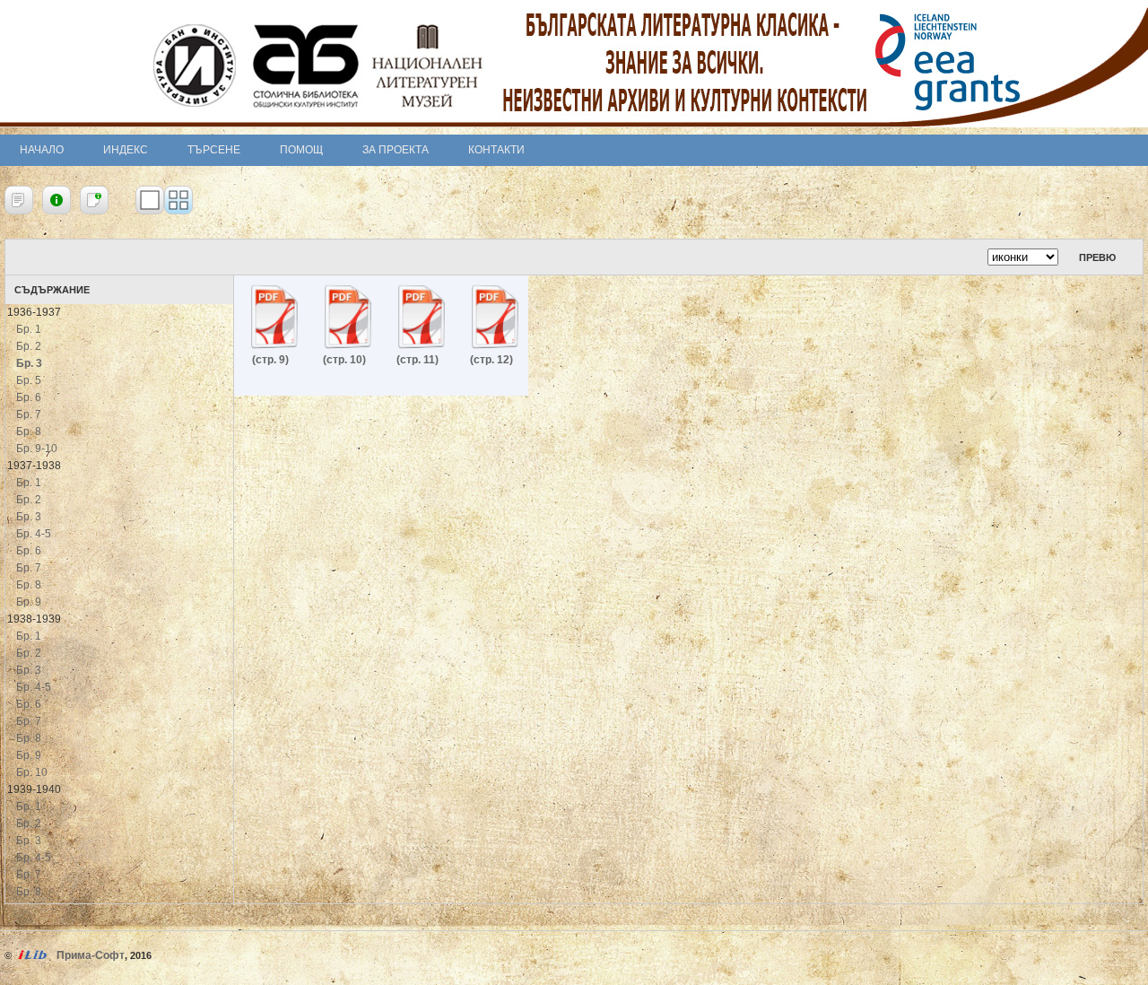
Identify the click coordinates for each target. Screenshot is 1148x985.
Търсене (213, 150)
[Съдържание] (18, 200)
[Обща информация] (56, 200)
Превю (1097, 257)
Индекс (125, 150)
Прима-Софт (91, 955)
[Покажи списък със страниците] (178, 200)
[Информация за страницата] (94, 200)
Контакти (496, 150)
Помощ (301, 150)
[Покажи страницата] (149, 200)
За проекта (395, 150)
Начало (42, 150)
